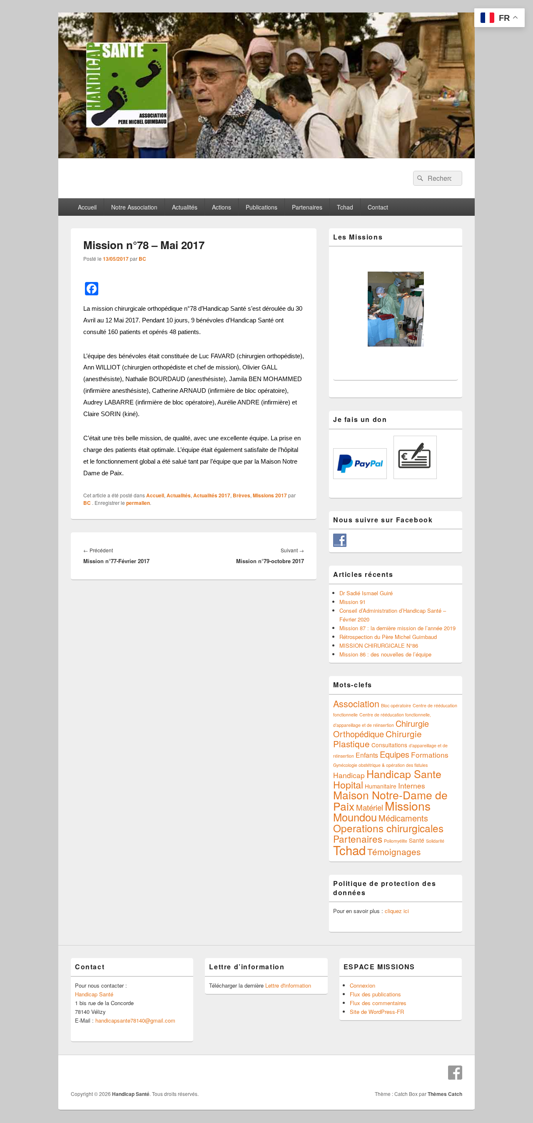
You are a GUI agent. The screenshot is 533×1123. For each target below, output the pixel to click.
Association (356, 703)
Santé (416, 840)
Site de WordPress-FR (377, 1012)
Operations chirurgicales (388, 828)
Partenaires (307, 207)
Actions (221, 207)
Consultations (389, 745)
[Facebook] (455, 1073)
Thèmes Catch (445, 1094)
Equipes (394, 754)
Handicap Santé (94, 994)
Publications (261, 207)
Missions (408, 805)
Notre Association (134, 207)
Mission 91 (352, 602)
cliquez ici (397, 911)
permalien (138, 503)
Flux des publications (375, 994)
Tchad (345, 207)
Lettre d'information (288, 985)
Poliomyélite (395, 841)
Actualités (184, 207)
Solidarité (435, 841)
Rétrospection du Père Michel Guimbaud (388, 637)
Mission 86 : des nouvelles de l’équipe (385, 654)
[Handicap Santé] (266, 155)
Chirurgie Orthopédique (381, 728)
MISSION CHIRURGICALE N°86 (378, 645)
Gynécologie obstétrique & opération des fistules (380, 765)
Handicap (349, 775)
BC (142, 258)
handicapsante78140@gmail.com (135, 1020)
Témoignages (394, 851)
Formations (429, 754)
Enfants (367, 754)
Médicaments (403, 818)
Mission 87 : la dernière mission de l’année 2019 (397, 628)
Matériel (369, 807)
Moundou (355, 816)
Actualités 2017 (211, 495)
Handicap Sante (403, 773)
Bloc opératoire (396, 705)
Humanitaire (380, 786)
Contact (378, 207)
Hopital (348, 784)
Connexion (362, 985)
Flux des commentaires (378, 1003)
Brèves (241, 495)
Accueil (87, 207)
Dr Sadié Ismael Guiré (366, 593)
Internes (411, 785)
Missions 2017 (270, 495)
